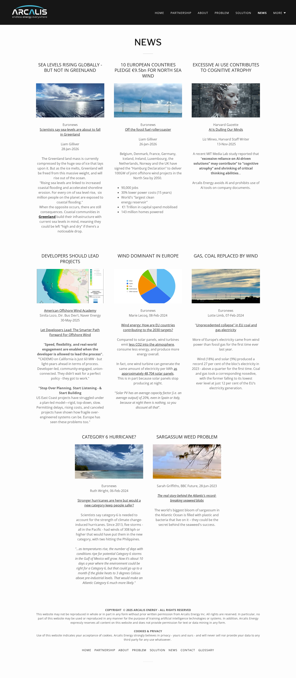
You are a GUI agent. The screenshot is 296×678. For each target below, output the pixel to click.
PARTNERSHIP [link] (181, 13)
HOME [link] (159, 13)
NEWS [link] (262, 13)
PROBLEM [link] (222, 13)
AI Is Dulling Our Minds (226, 129)
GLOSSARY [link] (206, 650)
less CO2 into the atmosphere (151, 344)
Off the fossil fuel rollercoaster (148, 129)
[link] (30, 12)
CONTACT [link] (188, 650)
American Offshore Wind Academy (70, 310)
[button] (279, 12)
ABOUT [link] (203, 13)
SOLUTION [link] (243, 13)
